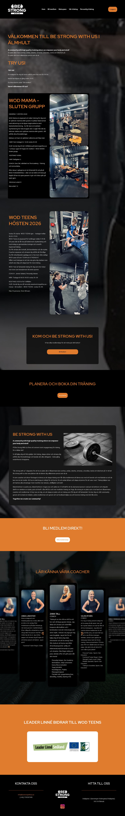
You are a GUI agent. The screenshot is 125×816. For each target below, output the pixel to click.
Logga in (113, 9)
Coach (53, 616)
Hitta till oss (99, 783)
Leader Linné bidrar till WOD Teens (62, 722)
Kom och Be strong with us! (62, 336)
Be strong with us (32, 434)
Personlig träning (87, 9)
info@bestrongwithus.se (26, 795)
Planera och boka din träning (62, 383)
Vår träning (73, 9)
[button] (62, 351)
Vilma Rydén (86, 616)
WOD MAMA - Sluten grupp (27, 103)
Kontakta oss (26, 783)
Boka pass (63, 9)
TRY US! (16, 63)
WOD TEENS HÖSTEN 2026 (25, 220)
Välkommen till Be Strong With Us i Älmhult (54, 39)
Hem (43, 9)
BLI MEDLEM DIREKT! (62, 528)
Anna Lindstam (28, 616)
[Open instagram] (62, 806)
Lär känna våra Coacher (62, 571)
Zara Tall (55, 614)
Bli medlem (52, 9)
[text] (48, 53)
